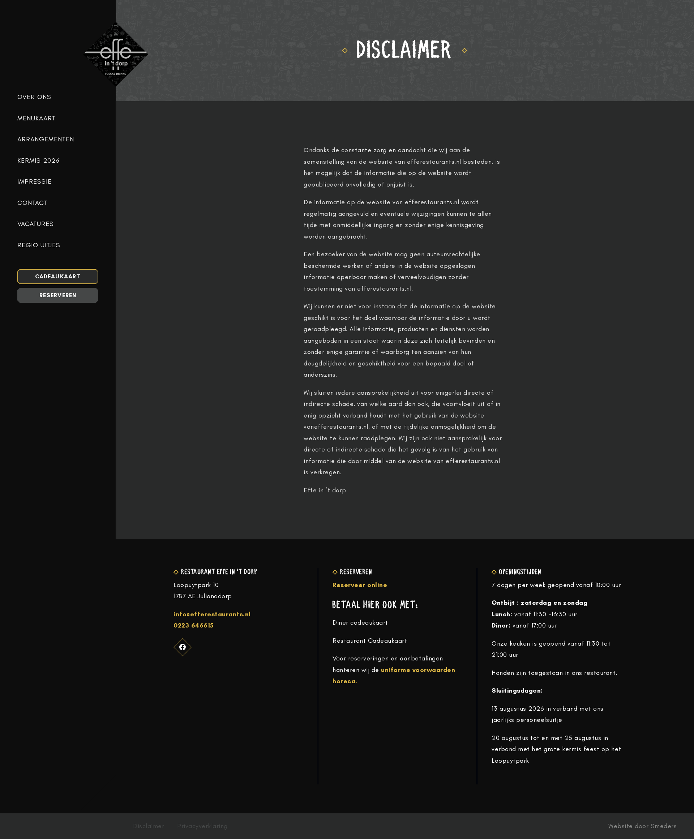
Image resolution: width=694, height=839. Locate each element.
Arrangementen (45, 139)
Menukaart (36, 118)
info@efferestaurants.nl (212, 614)
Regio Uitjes (38, 245)
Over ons (34, 97)
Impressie (34, 181)
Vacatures (35, 224)
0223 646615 (194, 625)
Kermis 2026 (38, 160)
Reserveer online (360, 585)
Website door (642, 826)
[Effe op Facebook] (183, 647)
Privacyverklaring (202, 826)
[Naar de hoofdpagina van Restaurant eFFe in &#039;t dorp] (115, 54)
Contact (32, 203)
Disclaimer (148, 826)
